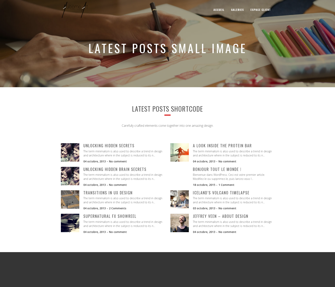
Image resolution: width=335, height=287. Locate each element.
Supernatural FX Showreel (109, 216)
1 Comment (226, 185)
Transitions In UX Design (108, 193)
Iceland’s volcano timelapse (221, 193)
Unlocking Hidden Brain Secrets (115, 169)
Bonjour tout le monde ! (217, 169)
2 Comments (117, 208)
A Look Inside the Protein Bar (222, 145)
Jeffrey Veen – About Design (220, 216)
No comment (118, 161)
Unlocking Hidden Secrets (109, 145)
